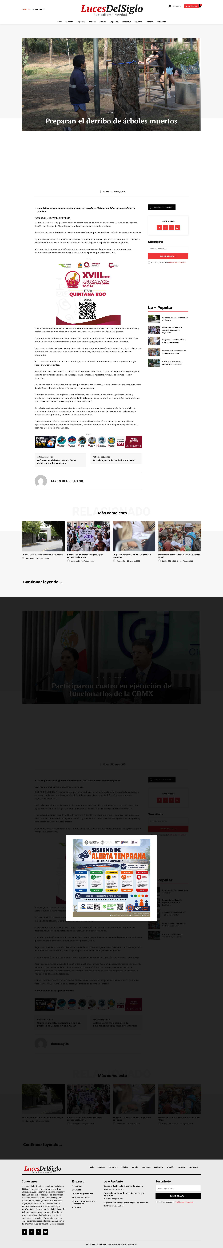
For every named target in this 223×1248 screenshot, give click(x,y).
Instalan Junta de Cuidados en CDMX (114, 460)
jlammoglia (30, 558)
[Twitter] (38, 1232)
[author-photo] (23, 558)
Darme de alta (167, 256)
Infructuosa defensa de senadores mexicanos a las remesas (56, 462)
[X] (165, 227)
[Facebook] (159, 227)
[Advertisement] (111, 154)
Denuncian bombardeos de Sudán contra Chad (174, 351)
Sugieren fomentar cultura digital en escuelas (173, 341)
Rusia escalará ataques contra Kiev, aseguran (172, 362)
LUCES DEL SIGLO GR (67, 481)
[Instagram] (31, 1232)
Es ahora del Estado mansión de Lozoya (42, 555)
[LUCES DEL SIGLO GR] (41, 481)
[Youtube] (45, 1232)
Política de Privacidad (177, 262)
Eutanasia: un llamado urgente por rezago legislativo (172, 330)
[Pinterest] (171, 227)
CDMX (111, 113)
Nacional (107, 1189)
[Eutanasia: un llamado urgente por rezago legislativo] (154, 330)
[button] (39, 9)
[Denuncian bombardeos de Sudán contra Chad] (154, 352)
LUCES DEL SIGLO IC (170, 561)
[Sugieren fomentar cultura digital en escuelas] (154, 341)
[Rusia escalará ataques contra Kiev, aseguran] (154, 363)
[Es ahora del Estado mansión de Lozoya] (154, 319)
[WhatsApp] (177, 227)
